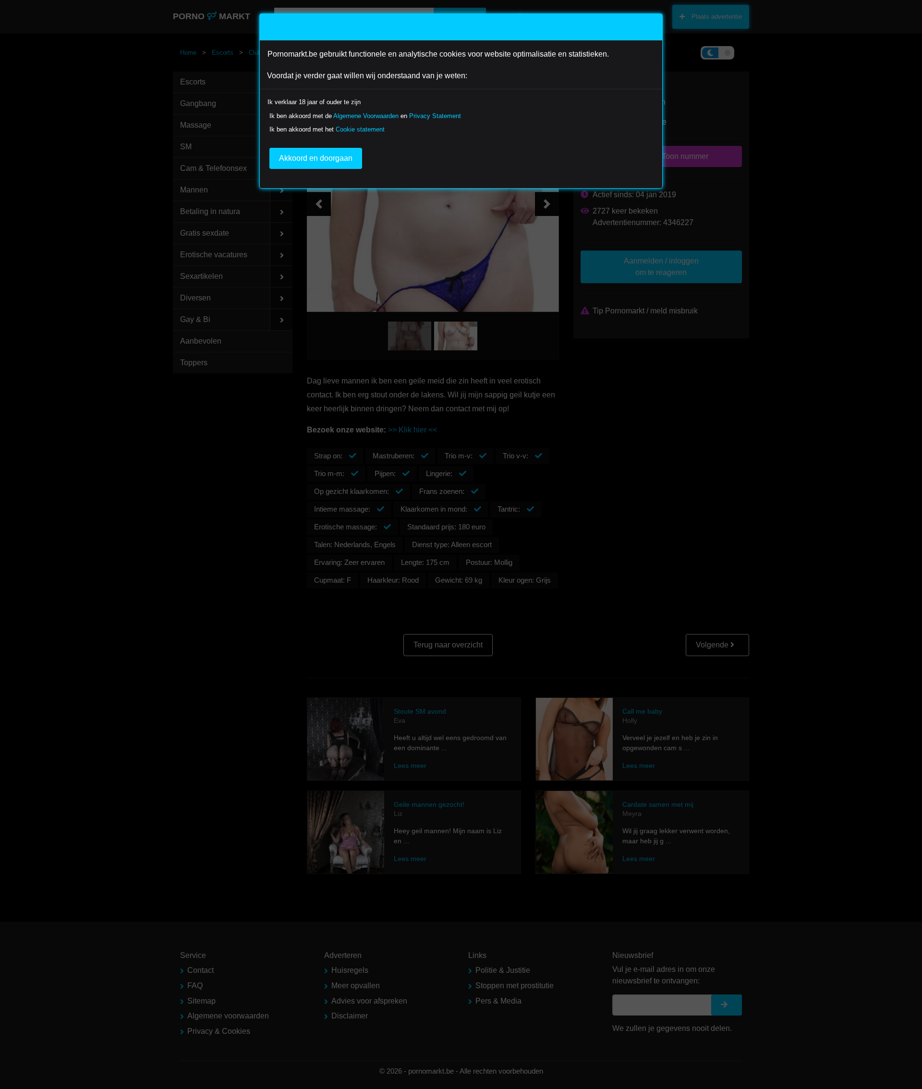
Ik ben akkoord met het (327, 129)
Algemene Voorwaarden (366, 116)
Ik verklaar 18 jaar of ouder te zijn (314, 102)
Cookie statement (360, 129)
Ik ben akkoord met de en (365, 116)
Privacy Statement (435, 116)
